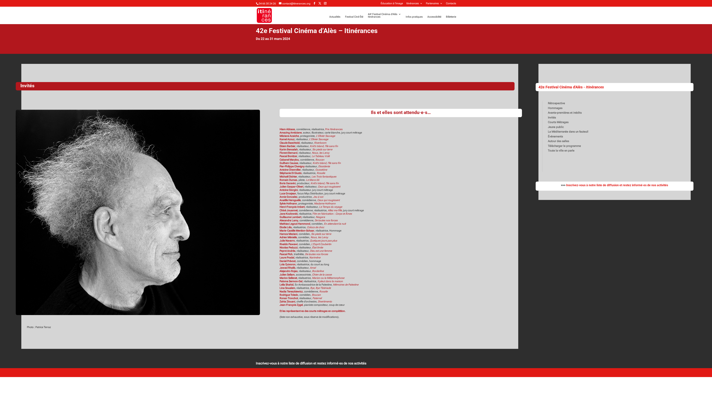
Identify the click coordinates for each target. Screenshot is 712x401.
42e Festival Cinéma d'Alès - (571, 87)
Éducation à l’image (392, 3)
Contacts (451, 3)
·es (644, 185)
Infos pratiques (414, 16)
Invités (552, 117)
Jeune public (556, 127)
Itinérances (412, 3)
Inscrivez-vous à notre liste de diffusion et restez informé (604, 185)
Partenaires (432, 3)
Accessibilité (434, 16)
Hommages (555, 108)
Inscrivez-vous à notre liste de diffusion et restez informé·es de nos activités (311, 363)
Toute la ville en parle (561, 150)
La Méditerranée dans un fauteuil (568, 131)
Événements (555, 136)
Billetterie (451, 16)
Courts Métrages (558, 122)
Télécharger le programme (564, 146)
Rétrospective (556, 103)
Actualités (334, 16)
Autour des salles (558, 141)
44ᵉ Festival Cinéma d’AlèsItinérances (382, 15)
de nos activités (657, 185)
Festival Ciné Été (354, 16)
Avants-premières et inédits (565, 112)
